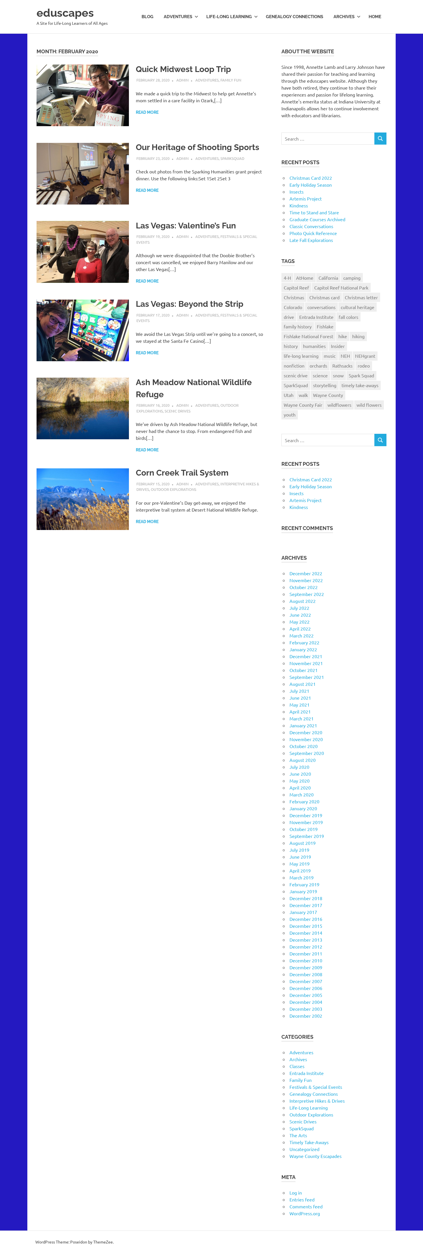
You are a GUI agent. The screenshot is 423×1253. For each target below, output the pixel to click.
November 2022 (306, 580)
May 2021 (299, 704)
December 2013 (305, 939)
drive (289, 317)
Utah (289, 395)
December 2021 (305, 656)
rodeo (364, 365)
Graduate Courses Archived (317, 219)
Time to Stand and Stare (314, 212)
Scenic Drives (177, 410)
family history (298, 326)
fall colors (348, 317)
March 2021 (301, 718)
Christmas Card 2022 (310, 178)
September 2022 (306, 594)
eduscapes (65, 12)
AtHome (304, 278)
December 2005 (305, 995)
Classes (296, 1066)
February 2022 (304, 642)
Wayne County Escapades (315, 1156)
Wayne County (328, 395)
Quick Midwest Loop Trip (183, 69)
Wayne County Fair (303, 405)
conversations (321, 307)
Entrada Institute (316, 317)
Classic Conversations (311, 226)
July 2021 (299, 691)
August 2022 (302, 601)
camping (352, 278)
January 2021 (303, 725)
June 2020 (300, 774)
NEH (345, 356)
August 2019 (302, 843)
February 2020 (304, 801)
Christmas (294, 297)
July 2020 (299, 767)
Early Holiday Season (310, 185)
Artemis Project (305, 198)
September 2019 (306, 836)
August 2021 (302, 684)
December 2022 (305, 573)
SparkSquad (232, 158)
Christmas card (324, 297)
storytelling (324, 385)
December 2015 (305, 926)
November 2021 (306, 663)
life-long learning (301, 356)
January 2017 (303, 912)
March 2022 (301, 635)
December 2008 (305, 974)
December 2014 (305, 933)
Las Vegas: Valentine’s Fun (186, 225)
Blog (147, 16)
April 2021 (300, 711)
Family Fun (230, 79)
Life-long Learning (229, 16)
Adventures (178, 16)
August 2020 (302, 760)
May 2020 (299, 780)
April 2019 (300, 870)
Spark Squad (361, 375)
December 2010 (305, 960)
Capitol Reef (296, 287)
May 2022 (299, 621)
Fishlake (325, 326)
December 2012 (305, 946)
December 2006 (305, 988)
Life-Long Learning (308, 1107)
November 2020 (306, 739)
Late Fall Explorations (311, 240)
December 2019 (305, 815)
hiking (358, 336)
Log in (295, 1192)
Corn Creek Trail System (182, 473)
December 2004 (305, 1002)
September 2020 (306, 753)
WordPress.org (304, 1213)
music (330, 356)
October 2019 (303, 829)
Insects (296, 191)
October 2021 (303, 670)
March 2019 (301, 877)
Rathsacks (342, 365)
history (291, 346)
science (320, 375)
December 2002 (305, 1016)
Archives (344, 16)
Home (375, 16)
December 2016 (305, 919)
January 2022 (303, 649)
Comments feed (306, 1206)
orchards (318, 365)
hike (342, 336)
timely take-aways (360, 385)
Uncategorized (304, 1149)
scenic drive (296, 375)
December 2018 (305, 898)
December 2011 (305, 953)
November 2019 (306, 822)
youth (290, 414)
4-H (287, 278)
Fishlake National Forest (308, 336)
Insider (338, 346)
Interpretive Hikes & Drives (317, 1101)
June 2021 (300, 698)
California (328, 278)
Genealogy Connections (294, 16)
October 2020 (303, 746)
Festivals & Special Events (315, 1087)
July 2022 (299, 608)
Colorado (293, 307)
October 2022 (303, 587)
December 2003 (305, 1009)
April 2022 (300, 628)
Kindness (298, 205)
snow (338, 375)
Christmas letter (361, 297)
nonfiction (294, 365)
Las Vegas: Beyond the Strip (189, 304)
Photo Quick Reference (313, 233)
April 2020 (300, 787)
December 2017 (305, 905)
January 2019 (303, 891)
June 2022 (300, 615)
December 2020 (305, 732)
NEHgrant (365, 356)
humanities (314, 346)
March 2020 (301, 794)
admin (182, 79)
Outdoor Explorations (173, 489)
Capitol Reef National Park (341, 287)
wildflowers (339, 405)
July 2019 (299, 850)
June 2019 (300, 857)
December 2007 (305, 981)
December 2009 (305, 967)
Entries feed (302, 1199)
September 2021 (306, 677)
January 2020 (303, 808)
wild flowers (369, 405)
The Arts (298, 1135)
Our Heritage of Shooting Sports (197, 147)
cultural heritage (357, 307)
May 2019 (299, 863)
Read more (147, 112)
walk (303, 395)
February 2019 (304, 884)
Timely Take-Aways (309, 1142)
